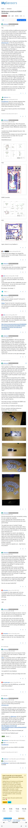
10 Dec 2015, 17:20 (13, 742)
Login (9, 802)
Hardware (5, 15)
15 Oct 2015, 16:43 (9, 514)
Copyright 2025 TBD (6, 820)
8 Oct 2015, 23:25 (9, 364)
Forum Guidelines (16, 820)
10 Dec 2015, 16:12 (9, 699)
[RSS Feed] (24, 16)
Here (2, 657)
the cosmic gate (6, 682)
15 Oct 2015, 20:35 (15, 633)
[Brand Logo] (9, 3)
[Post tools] (25, 93)
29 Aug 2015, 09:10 (9, 121)
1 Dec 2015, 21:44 (17, 682)
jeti (3, 761)
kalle (4, 275)
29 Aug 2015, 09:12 (9, 265)
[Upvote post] (21, 93)
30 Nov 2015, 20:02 (9, 650)
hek (4, 251)
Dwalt (4, 99)
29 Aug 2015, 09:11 (17, 251)
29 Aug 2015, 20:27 (13, 314)
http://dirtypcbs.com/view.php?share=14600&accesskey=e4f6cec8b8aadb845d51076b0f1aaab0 (14, 727)
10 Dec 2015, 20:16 (12, 761)
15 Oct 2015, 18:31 (15, 590)
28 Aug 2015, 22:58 (9, 25)
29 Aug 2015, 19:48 (9, 297)
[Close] (25, 775)
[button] (2, 826)
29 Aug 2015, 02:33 (14, 99)
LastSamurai (5, 24)
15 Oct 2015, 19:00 (9, 610)
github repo (13, 716)
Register (5, 802)
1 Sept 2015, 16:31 (8, 337)
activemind (5, 590)
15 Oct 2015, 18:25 (9, 554)
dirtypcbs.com (5, 42)
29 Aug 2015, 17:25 (13, 275)
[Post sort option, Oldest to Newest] (3, 20)
